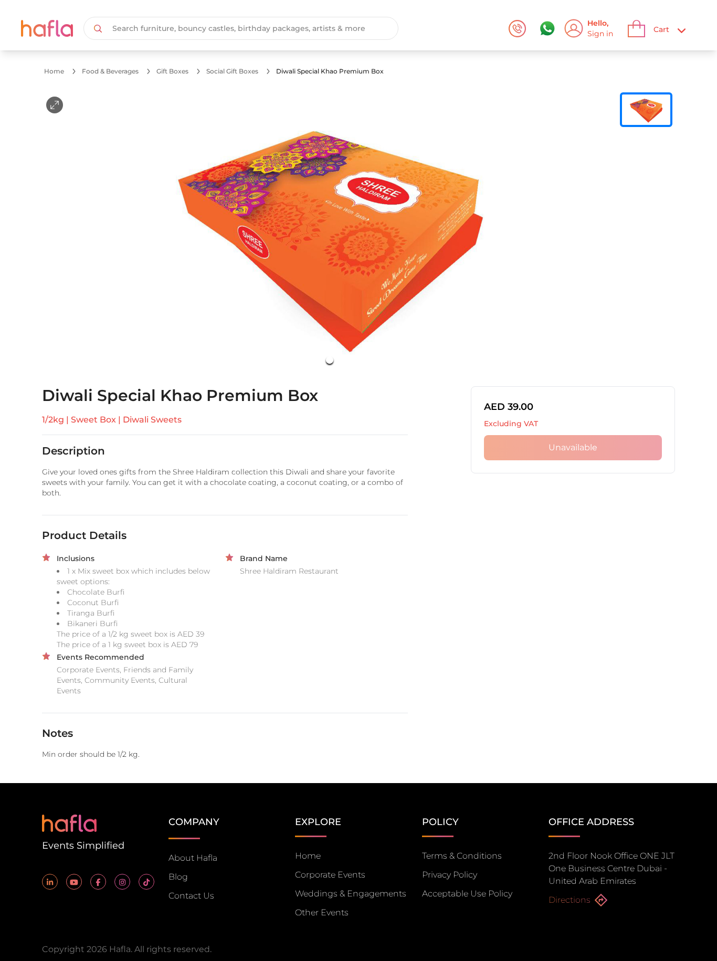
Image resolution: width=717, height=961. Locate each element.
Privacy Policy (449, 875)
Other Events (322, 912)
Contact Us (191, 896)
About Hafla (192, 858)
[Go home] (69, 822)
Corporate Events (330, 875)
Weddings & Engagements (350, 894)
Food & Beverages (110, 71)
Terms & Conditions (462, 856)
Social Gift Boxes (232, 71)
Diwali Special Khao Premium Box (330, 71)
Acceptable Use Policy (467, 894)
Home (54, 71)
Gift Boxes (172, 71)
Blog (178, 877)
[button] (329, 233)
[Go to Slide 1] (329, 360)
